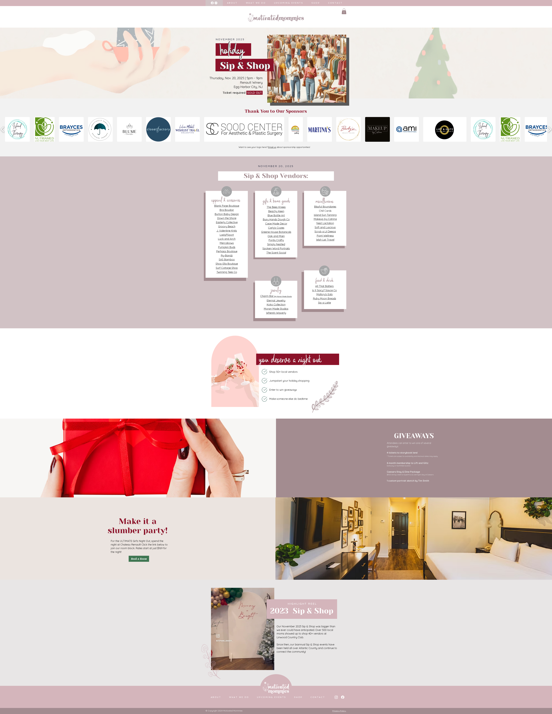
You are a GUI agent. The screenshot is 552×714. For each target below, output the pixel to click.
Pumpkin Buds (226, 247)
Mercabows (227, 243)
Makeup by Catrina (325, 219)
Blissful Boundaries (325, 206)
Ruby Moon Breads (324, 298)
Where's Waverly (276, 313)
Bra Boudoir (227, 210)
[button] (344, 11)
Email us (272, 147)
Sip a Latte (324, 302)
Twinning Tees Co (226, 272)
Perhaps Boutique (226, 251)
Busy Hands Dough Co (276, 219)
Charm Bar (276, 296)
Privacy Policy (339, 711)
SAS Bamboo (227, 259)
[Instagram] (216, 3)
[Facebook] (212, 3)
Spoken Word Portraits (276, 248)
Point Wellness (325, 235)
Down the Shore (226, 218)
